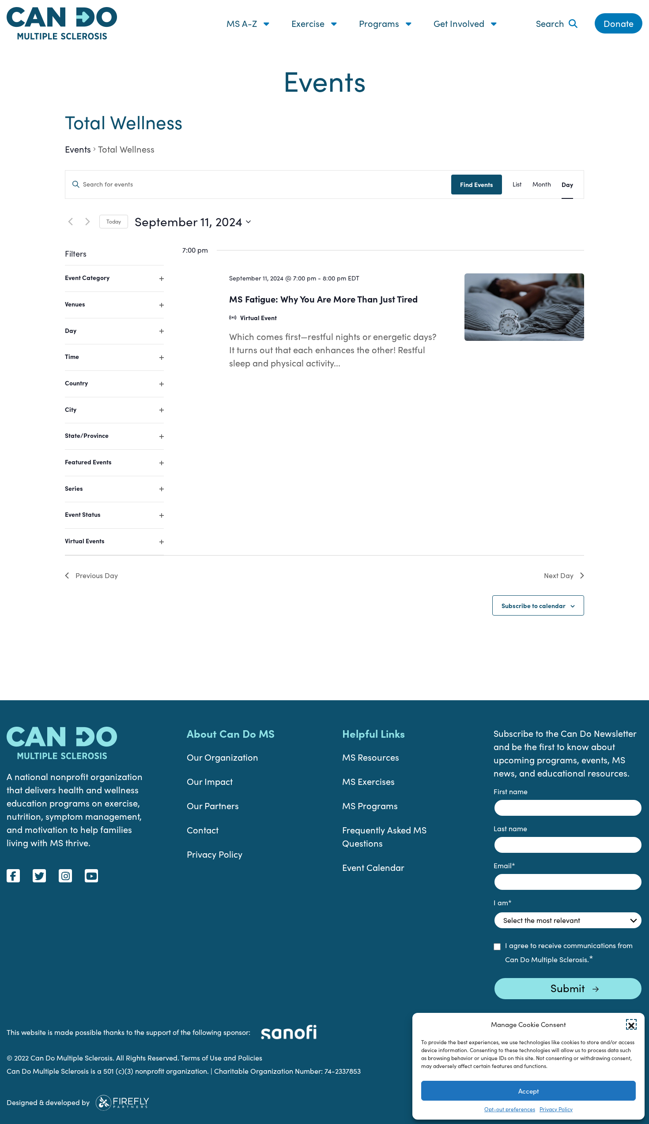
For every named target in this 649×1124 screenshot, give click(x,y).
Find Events (476, 184)
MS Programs (370, 805)
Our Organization (222, 757)
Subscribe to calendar (534, 605)
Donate (619, 23)
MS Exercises (368, 781)
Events (78, 149)
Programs (380, 23)
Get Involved (460, 23)
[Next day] (87, 222)
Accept (528, 1091)
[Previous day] (70, 222)
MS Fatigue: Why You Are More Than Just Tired (323, 299)
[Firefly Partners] (122, 1101)
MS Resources (370, 757)
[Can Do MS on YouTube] (91, 875)
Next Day (559, 575)
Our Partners (213, 805)
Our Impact (210, 781)
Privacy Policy (556, 1109)
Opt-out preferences (509, 1109)
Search (550, 23)
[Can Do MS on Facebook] (13, 875)
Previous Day (96, 575)
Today (113, 221)
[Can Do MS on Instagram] (65, 875)
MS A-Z (242, 23)
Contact (203, 830)
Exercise (309, 23)
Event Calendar (373, 867)
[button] (631, 1024)
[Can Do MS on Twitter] (39, 875)
